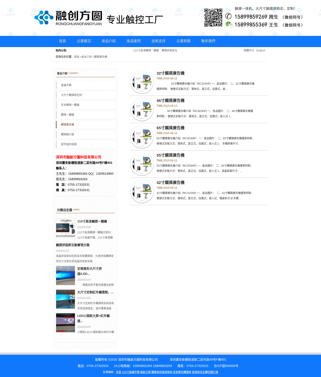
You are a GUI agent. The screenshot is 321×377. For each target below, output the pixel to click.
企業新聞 (183, 41)
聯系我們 (208, 41)
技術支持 (159, 41)
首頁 (62, 41)
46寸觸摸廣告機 (171, 100)
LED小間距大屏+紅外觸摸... (93, 318)
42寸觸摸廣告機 (171, 182)
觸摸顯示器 (67, 134)
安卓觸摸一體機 (70, 104)
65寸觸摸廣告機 (171, 128)
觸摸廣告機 (67, 124)
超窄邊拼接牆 (69, 144)
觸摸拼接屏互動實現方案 (173, 50)
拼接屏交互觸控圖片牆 (205, 372)
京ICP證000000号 (226, 366)
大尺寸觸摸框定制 (71, 95)
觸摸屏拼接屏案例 (161, 372)
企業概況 (84, 41)
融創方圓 (145, 372)
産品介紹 (109, 41)
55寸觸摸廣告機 (171, 155)
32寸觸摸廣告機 (171, 73)
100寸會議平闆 (131, 372)
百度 (118, 372)
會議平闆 (66, 85)
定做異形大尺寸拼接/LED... (89, 271)
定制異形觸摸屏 (182, 372)
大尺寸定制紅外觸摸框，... (95, 292)
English (260, 50)
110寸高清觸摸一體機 (144, 50)
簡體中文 (249, 50)
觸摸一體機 (67, 114)
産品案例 (134, 41)
